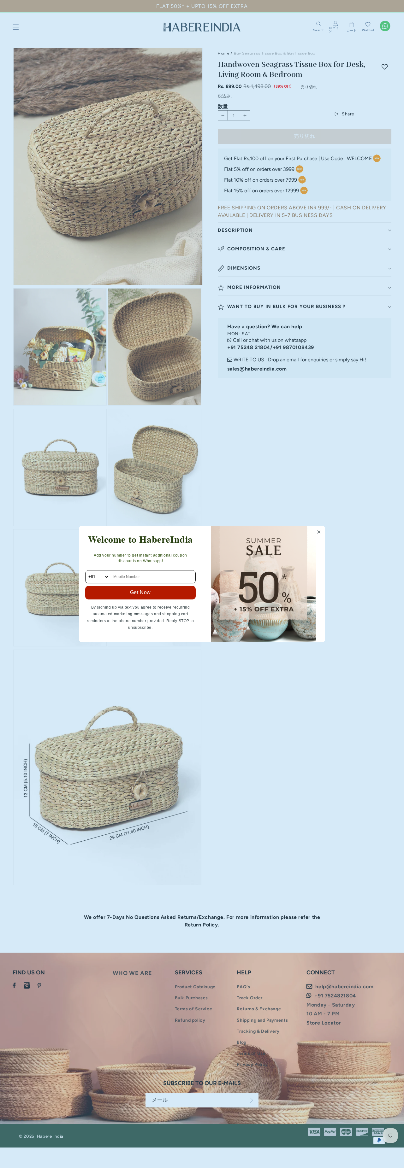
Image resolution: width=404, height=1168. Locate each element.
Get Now (140, 592)
